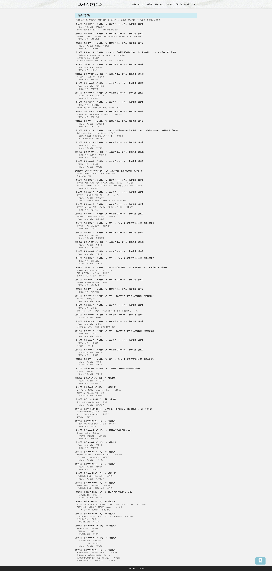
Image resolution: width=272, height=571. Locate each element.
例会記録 (149, 4)
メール (260, 562)
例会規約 (169, 4)
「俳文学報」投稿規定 (182, 4)
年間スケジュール (137, 4)
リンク (194, 4)
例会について (159, 4)
